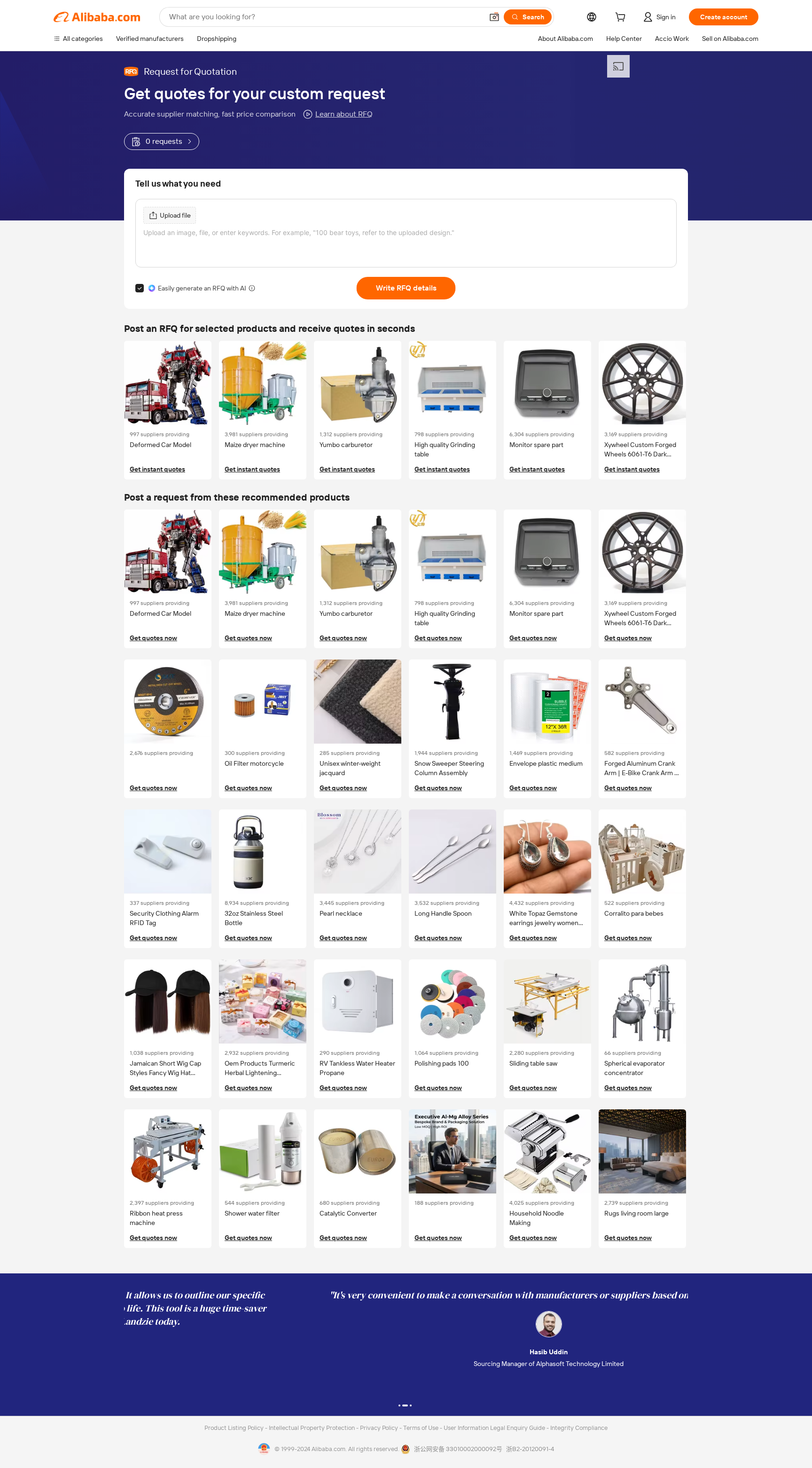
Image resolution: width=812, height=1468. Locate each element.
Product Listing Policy (234, 1427)
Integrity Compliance (579, 1427)
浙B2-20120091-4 (530, 1448)
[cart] (622, 18)
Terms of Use (421, 1427)
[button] (494, 17)
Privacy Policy (379, 1427)
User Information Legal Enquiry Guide (494, 1427)
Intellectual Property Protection (312, 1427)
